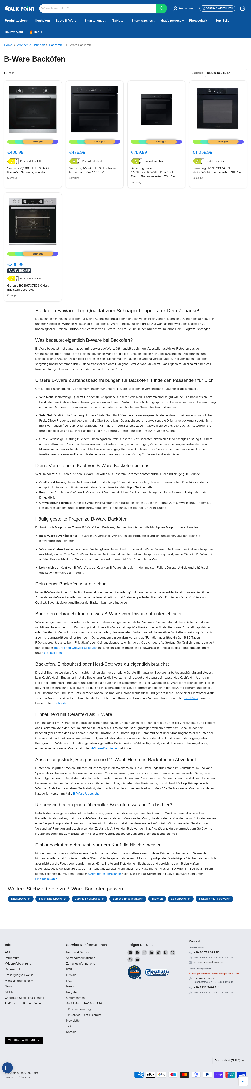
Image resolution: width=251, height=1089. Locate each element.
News (9, 986)
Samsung (74, 178)
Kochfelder (60, 703)
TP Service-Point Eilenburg (83, 1015)
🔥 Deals (35, 32)
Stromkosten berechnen (104, 874)
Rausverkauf (14, 32)
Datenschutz (13, 969)
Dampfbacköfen (180, 899)
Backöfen (55, 45)
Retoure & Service (77, 952)
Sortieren (197, 72)
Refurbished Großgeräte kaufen (75, 648)
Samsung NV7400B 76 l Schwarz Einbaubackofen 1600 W (93, 170)
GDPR (9, 992)
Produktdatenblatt (30, 161)
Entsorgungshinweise (19, 975)
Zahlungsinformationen (81, 964)
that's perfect (171, 20)
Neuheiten (42, 20)
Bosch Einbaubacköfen (52, 899)
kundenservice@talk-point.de (208, 962)
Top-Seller (223, 20)
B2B (69, 969)
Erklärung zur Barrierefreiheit (23, 1003)
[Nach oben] (243, 1081)
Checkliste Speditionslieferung (24, 998)
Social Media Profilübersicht (84, 1003)
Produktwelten (16, 20)
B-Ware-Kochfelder (104, 748)
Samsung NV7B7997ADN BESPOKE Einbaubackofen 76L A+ (217, 170)
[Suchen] (161, 8)
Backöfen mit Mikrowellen (214, 899)
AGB (8, 952)
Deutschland (227, 1060)
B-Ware (71, 975)
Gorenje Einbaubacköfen (89, 899)
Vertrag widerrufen (23, 1040)
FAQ (69, 981)
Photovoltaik (198, 20)
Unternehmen (75, 998)
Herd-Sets (191, 698)
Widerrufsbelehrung (18, 964)
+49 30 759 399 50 (207, 952)
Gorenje (11, 295)
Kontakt (71, 1032)
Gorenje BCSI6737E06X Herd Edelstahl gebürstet (28, 287)
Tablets (118, 20)
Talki (69, 1026)
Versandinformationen (80, 958)
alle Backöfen (52, 653)
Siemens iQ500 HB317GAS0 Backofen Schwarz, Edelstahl (28, 170)
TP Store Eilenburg (78, 1009)
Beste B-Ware (66, 20)
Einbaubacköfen (46, 879)
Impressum (12, 958)
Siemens (12, 178)
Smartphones (95, 20)
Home (8, 45)
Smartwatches (142, 20)
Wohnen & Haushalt (31, 45)
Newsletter (73, 1021)
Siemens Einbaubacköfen (128, 899)
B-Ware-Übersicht (86, 793)
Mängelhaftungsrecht (19, 981)
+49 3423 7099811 (207, 987)
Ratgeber (72, 992)
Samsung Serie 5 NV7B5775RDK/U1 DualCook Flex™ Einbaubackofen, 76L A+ (153, 172)
